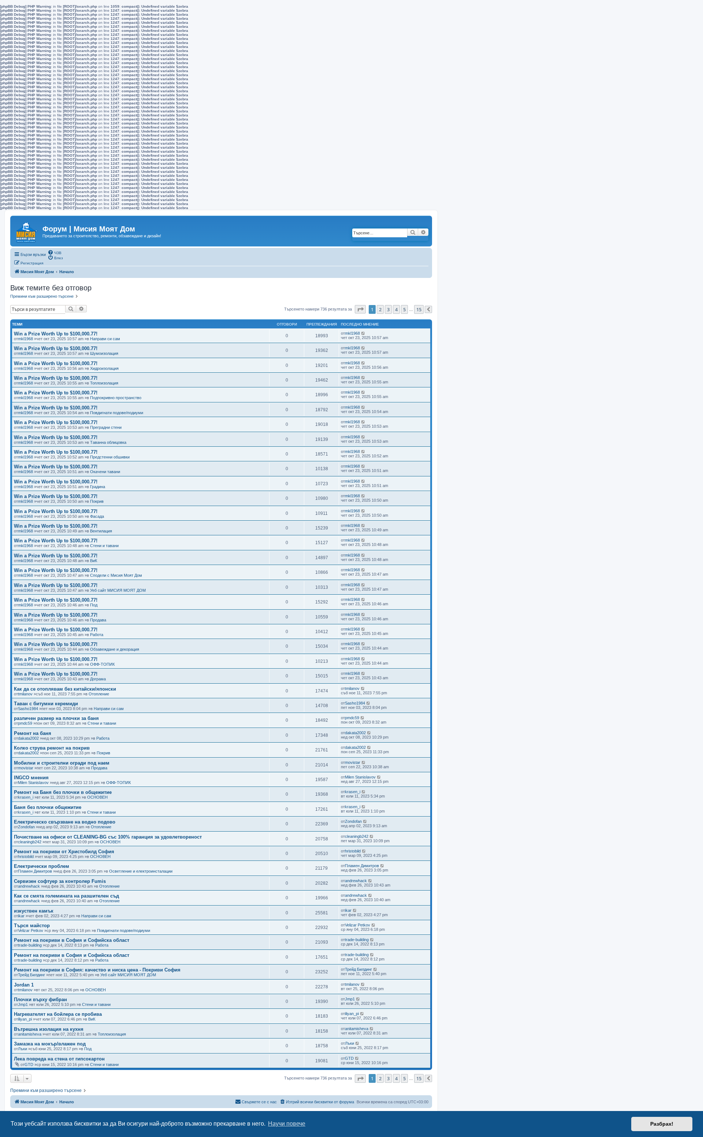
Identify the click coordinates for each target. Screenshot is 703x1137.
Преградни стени (106, 427)
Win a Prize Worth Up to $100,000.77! (55, 334)
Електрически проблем (41, 866)
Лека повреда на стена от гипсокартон (59, 1059)
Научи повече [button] (286, 1124)
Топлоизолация (104, 383)
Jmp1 (23, 1004)
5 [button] (404, 309)
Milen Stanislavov (33, 782)
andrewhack (29, 886)
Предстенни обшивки (110, 457)
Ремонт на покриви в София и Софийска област (71, 940)
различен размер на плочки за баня (56, 718)
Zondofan (26, 827)
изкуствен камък (33, 911)
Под (93, 605)
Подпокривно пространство (115, 397)
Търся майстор (32, 925)
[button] (360, 309)
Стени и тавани (104, 545)
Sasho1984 (28, 708)
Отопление (99, 694)
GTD (29, 1064)
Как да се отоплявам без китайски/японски (65, 689)
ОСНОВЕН (97, 797)
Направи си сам (105, 339)
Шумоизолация (104, 353)
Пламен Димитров (35, 871)
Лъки (22, 1049)
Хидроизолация (104, 368)
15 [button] (418, 309)
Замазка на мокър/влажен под (50, 1044)
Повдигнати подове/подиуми (116, 412)
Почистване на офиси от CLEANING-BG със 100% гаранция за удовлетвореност (108, 837)
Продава (98, 620)
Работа (96, 634)
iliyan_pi (25, 1019)
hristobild (26, 856)
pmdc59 (25, 723)
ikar (21, 916)
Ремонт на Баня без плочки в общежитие (63, 792)
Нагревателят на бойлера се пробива (58, 1014)
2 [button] (380, 309)
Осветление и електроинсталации (140, 871)
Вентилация (101, 531)
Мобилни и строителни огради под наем (61, 763)
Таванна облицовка (108, 442)
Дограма (98, 679)
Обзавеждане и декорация (114, 649)
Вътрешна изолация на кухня (48, 1029)
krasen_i (25, 797)
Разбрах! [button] (661, 1124)
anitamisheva (29, 1034)
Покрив (97, 501)
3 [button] (388, 309)
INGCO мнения (31, 777)
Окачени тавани (105, 471)
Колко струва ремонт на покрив (52, 748)
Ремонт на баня (32, 733)
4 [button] (396, 309)
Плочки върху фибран (40, 999)
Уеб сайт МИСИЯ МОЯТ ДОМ (118, 590)
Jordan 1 (24, 985)
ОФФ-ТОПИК (102, 664)
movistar (25, 768)
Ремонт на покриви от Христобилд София (64, 851)
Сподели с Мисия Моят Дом (116, 575)
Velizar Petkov (30, 930)
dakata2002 (28, 738)
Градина (97, 486)
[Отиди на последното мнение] (363, 333)
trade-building (30, 945)
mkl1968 (25, 339)
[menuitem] (55, 252)
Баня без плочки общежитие (47, 807)
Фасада (97, 516)
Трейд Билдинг (31, 975)
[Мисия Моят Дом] (27, 230)
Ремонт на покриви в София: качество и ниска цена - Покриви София (97, 970)
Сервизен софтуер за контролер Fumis (60, 881)
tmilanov (25, 694)
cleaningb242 (29, 842)
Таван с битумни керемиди (46, 703)
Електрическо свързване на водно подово (64, 822)
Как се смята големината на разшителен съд (66, 896)
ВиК (93, 560)
